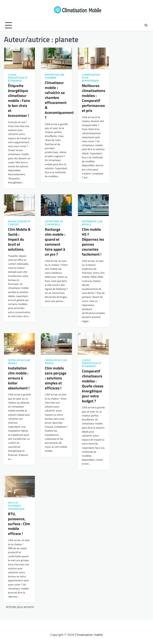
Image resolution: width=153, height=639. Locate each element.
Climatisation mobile (89, 634)
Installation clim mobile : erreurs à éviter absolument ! (18, 378)
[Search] (146, 25)
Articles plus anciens (20, 606)
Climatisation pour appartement (91, 77)
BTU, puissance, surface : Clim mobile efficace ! (19, 523)
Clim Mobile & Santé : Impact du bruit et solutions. (19, 239)
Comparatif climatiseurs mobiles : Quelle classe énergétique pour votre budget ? (92, 386)
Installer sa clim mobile (19, 362)
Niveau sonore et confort (19, 223)
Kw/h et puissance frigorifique (16, 505)
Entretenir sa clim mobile (54, 223)
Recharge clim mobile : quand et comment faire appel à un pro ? (55, 241)
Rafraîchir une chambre (54, 76)
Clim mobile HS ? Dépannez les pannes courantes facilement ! (93, 241)
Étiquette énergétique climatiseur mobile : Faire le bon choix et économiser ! (19, 100)
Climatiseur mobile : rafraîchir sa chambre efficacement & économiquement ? (59, 100)
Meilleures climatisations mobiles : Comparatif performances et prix (93, 98)
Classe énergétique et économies (17, 77)
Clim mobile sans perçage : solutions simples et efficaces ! (55, 378)
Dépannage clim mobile (92, 223)
